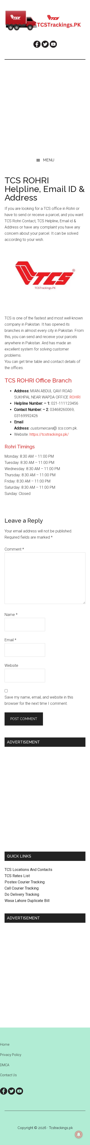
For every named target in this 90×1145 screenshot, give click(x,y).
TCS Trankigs (45, 20)
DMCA (4, 1065)
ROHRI (75, 397)
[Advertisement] (45, 107)
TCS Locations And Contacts (28, 869)
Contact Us (8, 1075)
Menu (48, 160)
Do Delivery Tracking (22, 894)
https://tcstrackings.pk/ (49, 434)
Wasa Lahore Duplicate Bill (27, 900)
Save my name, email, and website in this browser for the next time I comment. (39, 700)
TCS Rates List (17, 876)
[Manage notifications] (79, 1134)
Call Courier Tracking (22, 888)
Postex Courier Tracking (25, 882)
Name (11, 614)
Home (4, 1044)
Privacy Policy (10, 1055)
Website (11, 665)
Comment (14, 549)
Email (10, 640)
